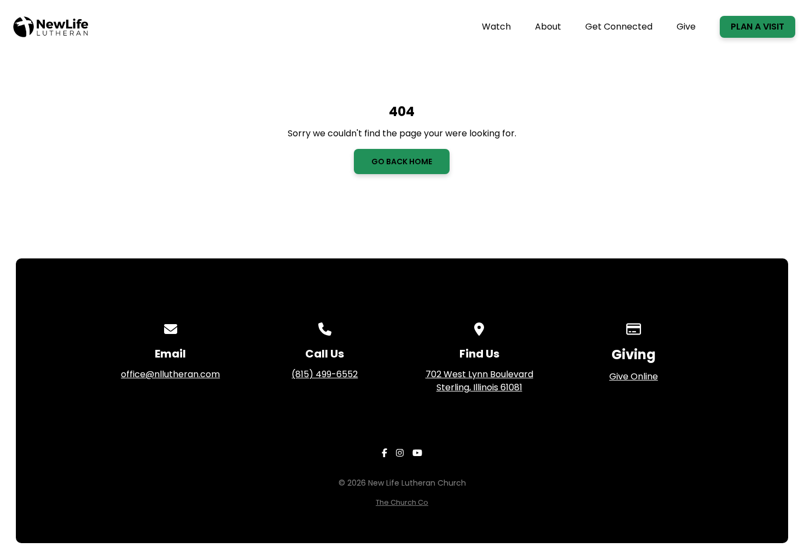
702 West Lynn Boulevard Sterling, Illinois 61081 (479, 381)
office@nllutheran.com (170, 374)
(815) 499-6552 (325, 374)
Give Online (633, 376)
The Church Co (402, 502)
